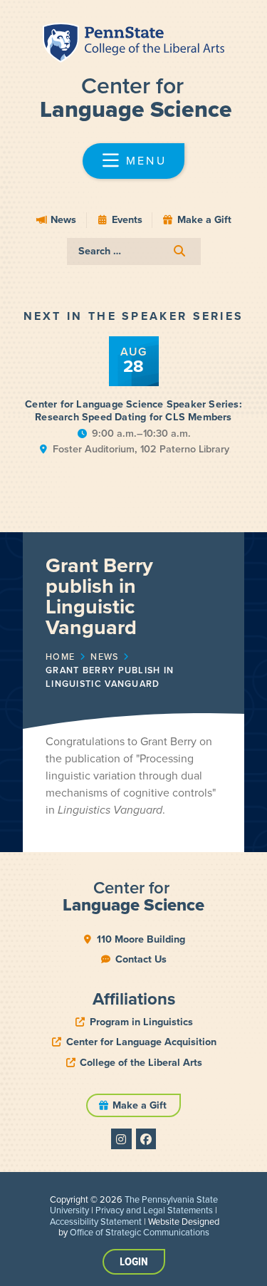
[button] (134, 161)
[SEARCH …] (134, 251)
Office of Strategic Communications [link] (139, 1232)
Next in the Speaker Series (133, 316)
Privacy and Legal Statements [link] (154, 1210)
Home (60, 656)
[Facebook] (146, 1139)
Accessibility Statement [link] (96, 1221)
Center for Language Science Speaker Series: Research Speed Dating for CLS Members (133, 410)
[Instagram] (121, 1139)
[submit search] (179, 251)
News (104, 656)
